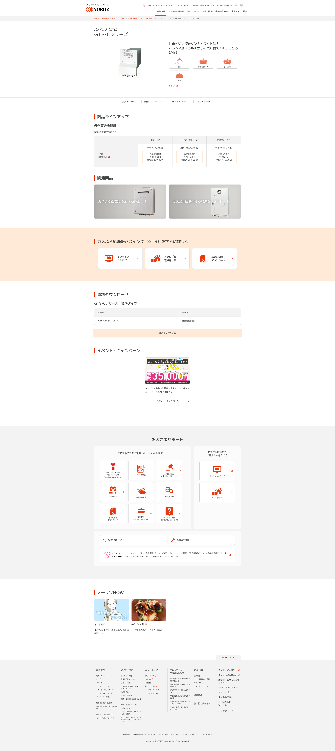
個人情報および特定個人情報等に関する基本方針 (139, 734)
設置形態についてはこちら (105, 132)
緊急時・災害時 (126, 695)
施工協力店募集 (201, 703)
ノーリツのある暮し (103, 696)
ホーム (96, 18)
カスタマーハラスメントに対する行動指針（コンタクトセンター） (131, 720)
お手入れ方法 (125, 708)
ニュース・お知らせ (201, 686)
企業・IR (198, 670)
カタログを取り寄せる (104, 718)
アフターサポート (129, 670)
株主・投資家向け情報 (202, 679)
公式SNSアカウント (228, 711)
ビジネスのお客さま (227, 675)
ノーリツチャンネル (152, 690)
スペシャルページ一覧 (104, 693)
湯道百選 (148, 682)
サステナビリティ (200, 682)
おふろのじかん (150, 676)
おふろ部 (148, 679)
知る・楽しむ (151, 670)
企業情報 (197, 676)
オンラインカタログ (103, 715)
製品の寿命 (125, 692)
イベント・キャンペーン (177, 102)
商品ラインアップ (128, 102)
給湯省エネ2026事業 (104, 703)
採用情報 (198, 695)
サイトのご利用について (191, 734)
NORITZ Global (226, 687)
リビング (99, 682)
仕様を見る (102, 157)
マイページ (150, 5)
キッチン (99, 679)
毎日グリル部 (150, 686)
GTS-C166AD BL (107, 321)
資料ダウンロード (151, 102)
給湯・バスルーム (118, 18)
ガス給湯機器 (132, 18)
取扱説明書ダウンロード (129, 679)
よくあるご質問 (126, 676)
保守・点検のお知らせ (128, 704)
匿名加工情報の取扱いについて (169, 734)
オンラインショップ (227, 670)
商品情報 (105, 18)
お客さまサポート (203, 102)
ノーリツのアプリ (102, 686)
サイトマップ (207, 734)
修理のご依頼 (125, 682)
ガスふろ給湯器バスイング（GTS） (153, 18)
